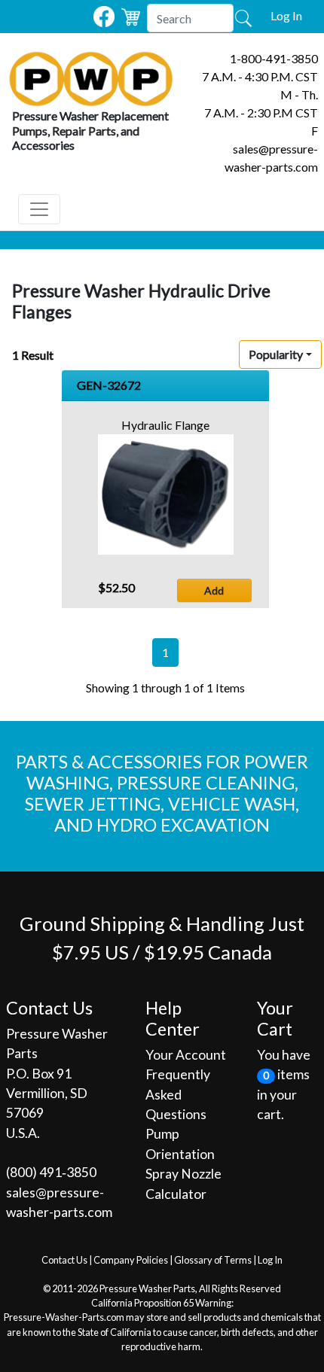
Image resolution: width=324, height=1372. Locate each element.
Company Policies (130, 1260)
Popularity (276, 354)
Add (214, 590)
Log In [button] (286, 15)
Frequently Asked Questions (177, 1094)
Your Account (185, 1055)
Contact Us (64, 1260)
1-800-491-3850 (274, 58)
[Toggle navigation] (39, 209)
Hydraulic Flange (165, 425)
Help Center (172, 1018)
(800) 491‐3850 (51, 1172)
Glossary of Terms (213, 1260)
